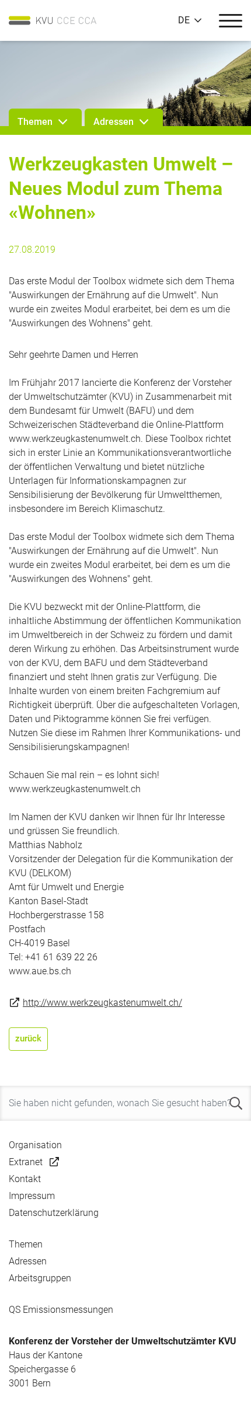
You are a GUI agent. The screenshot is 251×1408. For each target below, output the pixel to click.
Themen (26, 1244)
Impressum (32, 1195)
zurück (28, 1038)
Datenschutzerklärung (54, 1212)
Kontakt (25, 1178)
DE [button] (184, 20)
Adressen (28, 1261)
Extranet (26, 1161)
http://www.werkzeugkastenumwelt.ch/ (102, 1002)
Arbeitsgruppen (40, 1278)
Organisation (35, 1145)
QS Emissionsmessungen (61, 1309)
